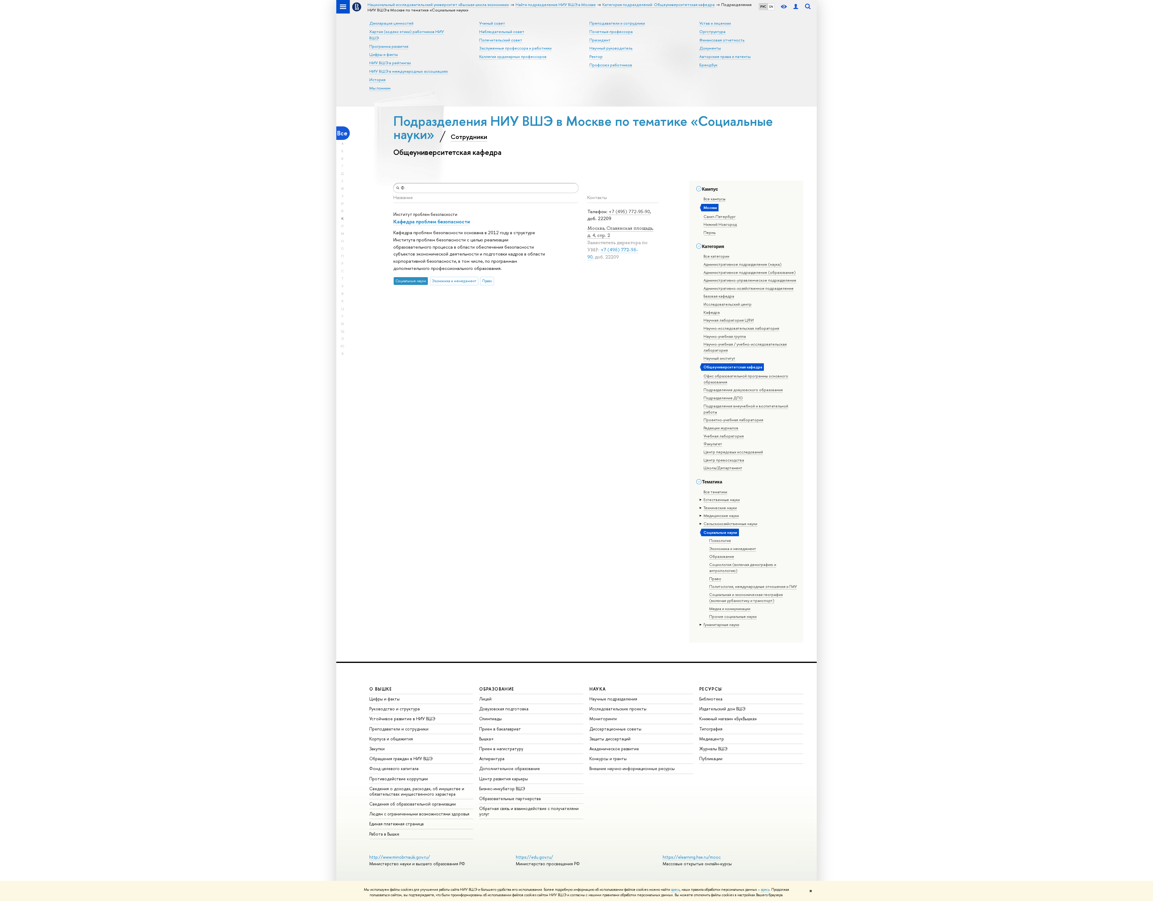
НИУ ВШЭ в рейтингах (390, 62)
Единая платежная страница (396, 824)
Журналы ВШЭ (713, 748)
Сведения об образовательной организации (412, 804)
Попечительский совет (500, 40)
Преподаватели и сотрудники (617, 23)
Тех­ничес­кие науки (720, 507)
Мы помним (380, 88)
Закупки (377, 748)
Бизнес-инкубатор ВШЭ (502, 788)
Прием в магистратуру (501, 748)
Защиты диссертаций (610, 739)
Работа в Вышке (384, 834)
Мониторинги (603, 718)
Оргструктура (712, 31)
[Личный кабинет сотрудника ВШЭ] (795, 7)
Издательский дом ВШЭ (722, 709)
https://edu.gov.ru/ (534, 857)
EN (771, 7)
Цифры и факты (383, 54)
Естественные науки (722, 499)
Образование (721, 556)
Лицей (485, 699)
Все (342, 133)
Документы (710, 48)
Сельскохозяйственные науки (730, 523)
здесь (675, 889)
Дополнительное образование (509, 768)
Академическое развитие (614, 748)
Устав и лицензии (715, 23)
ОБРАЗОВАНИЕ (496, 689)
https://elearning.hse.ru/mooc (692, 857)
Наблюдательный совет (501, 31)
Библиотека (710, 699)
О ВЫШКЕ (380, 689)
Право (715, 578)
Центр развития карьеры (503, 779)
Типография (710, 729)
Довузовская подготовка (503, 709)
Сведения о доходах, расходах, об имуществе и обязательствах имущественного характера (416, 791)
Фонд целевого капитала (394, 768)
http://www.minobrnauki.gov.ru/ (399, 857)
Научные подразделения (613, 699)
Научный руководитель (611, 48)
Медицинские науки (721, 515)
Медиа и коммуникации (729, 608)
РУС (763, 7)
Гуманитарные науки (721, 624)
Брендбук (708, 65)
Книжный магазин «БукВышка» (728, 718)
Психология (720, 540)
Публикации (710, 758)
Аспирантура (491, 758)
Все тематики (715, 491)
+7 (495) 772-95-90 (629, 211)
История (377, 79)
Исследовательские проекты (617, 709)
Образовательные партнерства (510, 798)
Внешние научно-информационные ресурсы (632, 768)
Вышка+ (486, 739)
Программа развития (388, 46)
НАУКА (597, 689)
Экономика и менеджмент (732, 548)
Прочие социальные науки (733, 616)
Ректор (596, 56)
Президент (599, 40)
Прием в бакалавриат (500, 729)
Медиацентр (711, 739)
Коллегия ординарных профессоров (512, 56)
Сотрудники (469, 136)
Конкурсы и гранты (608, 758)
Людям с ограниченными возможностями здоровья (419, 814)
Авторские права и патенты (725, 56)
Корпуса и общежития (391, 739)
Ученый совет (492, 23)
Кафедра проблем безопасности (431, 221)
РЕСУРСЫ (710, 689)
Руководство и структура (394, 709)
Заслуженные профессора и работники (515, 48)
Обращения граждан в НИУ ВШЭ (401, 758)
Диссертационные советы (615, 729)
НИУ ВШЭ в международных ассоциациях (408, 71)
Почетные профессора (611, 31)
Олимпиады (490, 718)
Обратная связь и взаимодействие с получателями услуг (529, 811)
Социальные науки (720, 532)
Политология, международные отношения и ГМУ (753, 586)
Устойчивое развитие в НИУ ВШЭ (402, 718)
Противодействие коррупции (398, 779)
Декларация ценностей (391, 23)
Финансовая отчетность (722, 40)
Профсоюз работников (610, 65)
